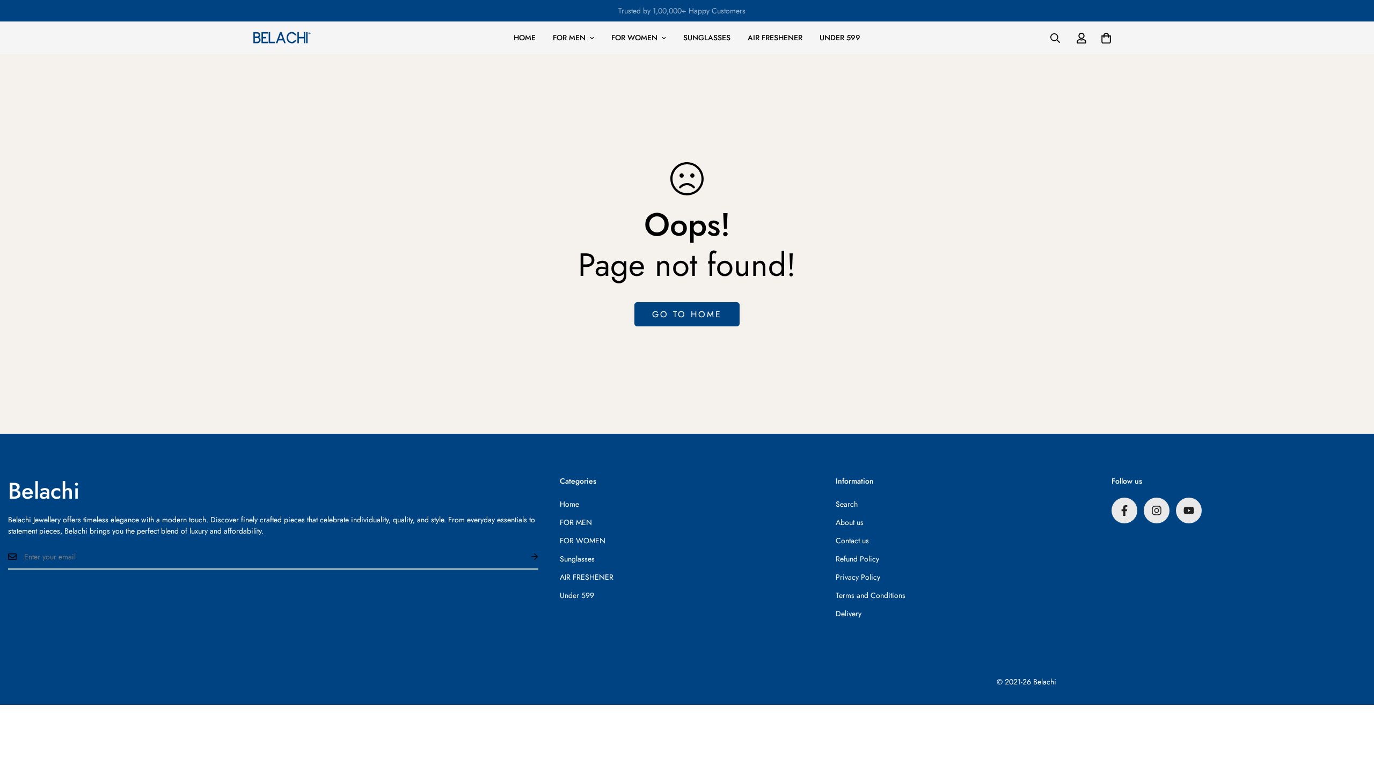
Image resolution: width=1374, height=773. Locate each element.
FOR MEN (569, 37)
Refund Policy (857, 558)
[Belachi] (281, 37)
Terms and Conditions (870, 595)
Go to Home (687, 314)
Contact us (852, 540)
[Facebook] (1124, 510)
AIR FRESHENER (775, 37)
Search (847, 504)
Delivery (848, 613)
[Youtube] (1189, 510)
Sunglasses (706, 37)
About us (850, 522)
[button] (1106, 38)
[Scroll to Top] (1353, 714)
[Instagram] (1157, 510)
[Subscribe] (526, 556)
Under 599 (840, 37)
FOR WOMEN (634, 37)
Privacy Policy (858, 577)
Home (525, 37)
